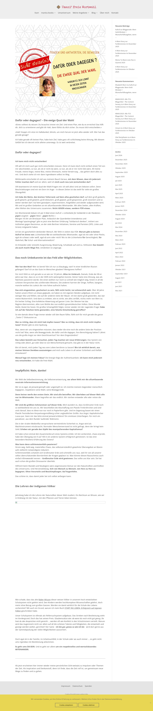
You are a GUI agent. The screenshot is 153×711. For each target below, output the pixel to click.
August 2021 (120, 278)
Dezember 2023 (121, 231)
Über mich (104, 13)
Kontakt (114, 13)
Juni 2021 (118, 286)
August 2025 (120, 176)
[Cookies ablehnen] (150, 703)
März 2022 (119, 257)
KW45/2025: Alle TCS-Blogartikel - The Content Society (124, 116)
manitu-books (47, 13)
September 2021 (121, 274)
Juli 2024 (118, 223)
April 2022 (119, 252)
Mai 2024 (118, 227)
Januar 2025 (119, 206)
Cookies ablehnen (89, 705)
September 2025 (121, 172)
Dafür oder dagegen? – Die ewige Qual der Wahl (44, 120)
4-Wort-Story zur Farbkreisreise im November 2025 (125, 53)
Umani (117, 128)
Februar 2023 (120, 244)
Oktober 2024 (120, 214)
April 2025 (119, 193)
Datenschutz (78, 686)
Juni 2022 (118, 248)
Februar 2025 (120, 202)
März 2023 (119, 240)
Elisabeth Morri (121, 85)
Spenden (88, 686)
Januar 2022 (119, 265)
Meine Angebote (80, 13)
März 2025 (119, 198)
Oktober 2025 (120, 168)
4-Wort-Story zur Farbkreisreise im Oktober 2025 (125, 69)
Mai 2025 (118, 189)
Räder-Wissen (45, 599)
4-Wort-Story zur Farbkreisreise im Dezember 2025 (125, 43)
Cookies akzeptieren (66, 705)
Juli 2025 (118, 181)
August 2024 (120, 219)
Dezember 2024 (121, 210)
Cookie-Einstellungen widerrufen (76, 694)
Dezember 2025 (121, 160)
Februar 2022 (120, 261)
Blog (94, 13)
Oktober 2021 (120, 269)
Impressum (65, 686)
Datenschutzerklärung (113, 699)
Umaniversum (64, 13)
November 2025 (121, 164)
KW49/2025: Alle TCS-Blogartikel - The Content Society (124, 101)
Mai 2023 (118, 236)
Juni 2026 (118, 155)
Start (37, 13)
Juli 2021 (118, 282)
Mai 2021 (118, 291)
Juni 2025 (118, 185)
